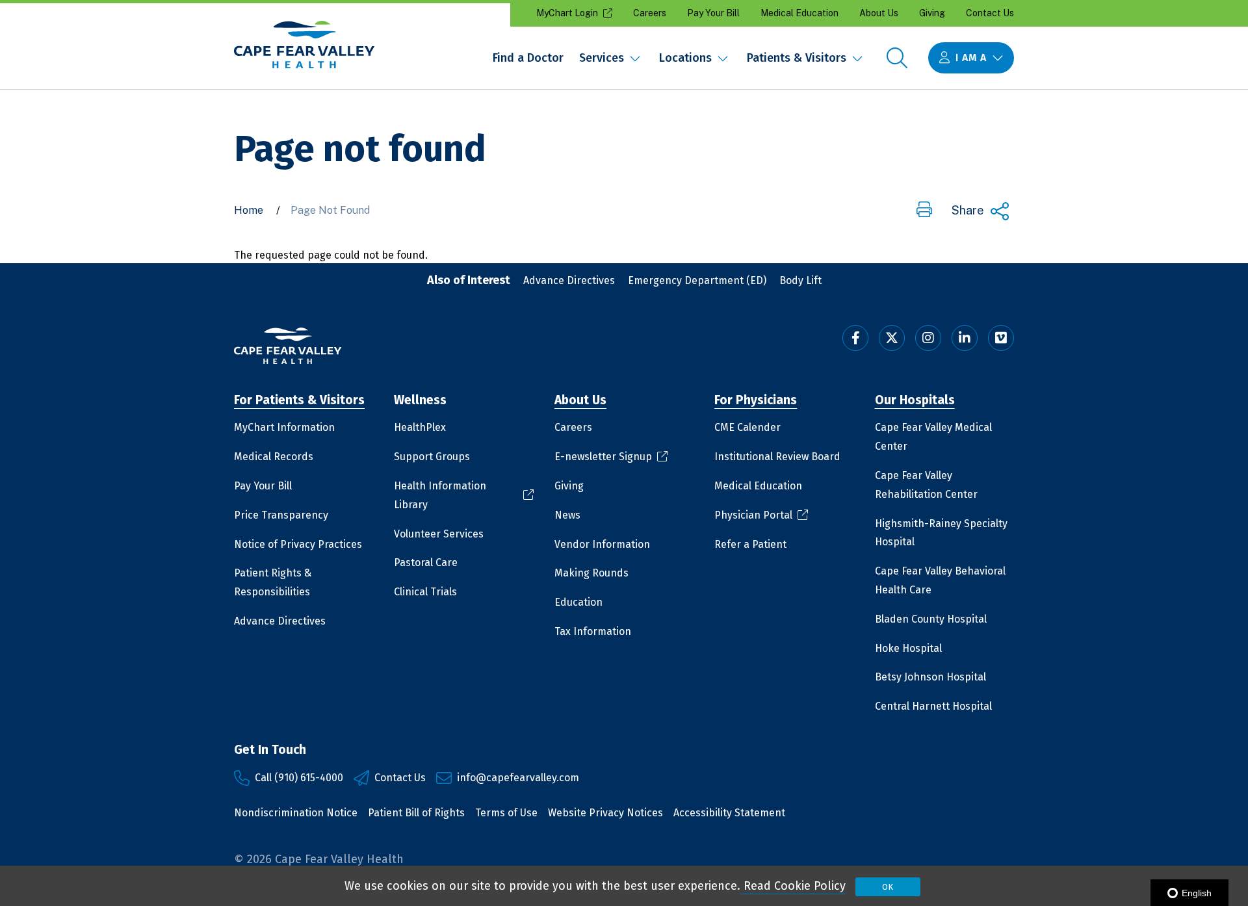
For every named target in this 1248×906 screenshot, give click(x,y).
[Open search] (897, 57)
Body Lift (800, 280)
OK (887, 887)
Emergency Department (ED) (697, 280)
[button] (924, 210)
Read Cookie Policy (793, 886)
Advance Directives (569, 280)
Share (968, 210)
